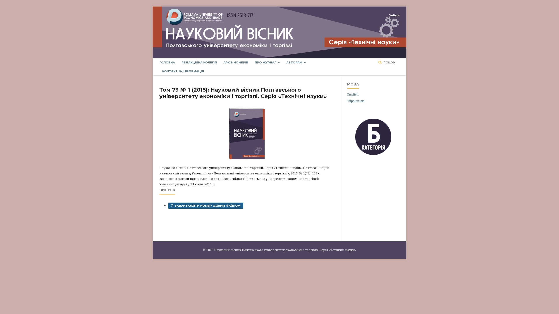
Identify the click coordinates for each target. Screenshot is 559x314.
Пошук (389, 62)
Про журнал (266, 62)
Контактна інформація (183, 71)
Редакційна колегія (199, 62)
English (353, 94)
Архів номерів (235, 62)
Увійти (394, 15)
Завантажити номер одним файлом (207, 205)
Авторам (294, 62)
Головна (167, 62)
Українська (356, 101)
